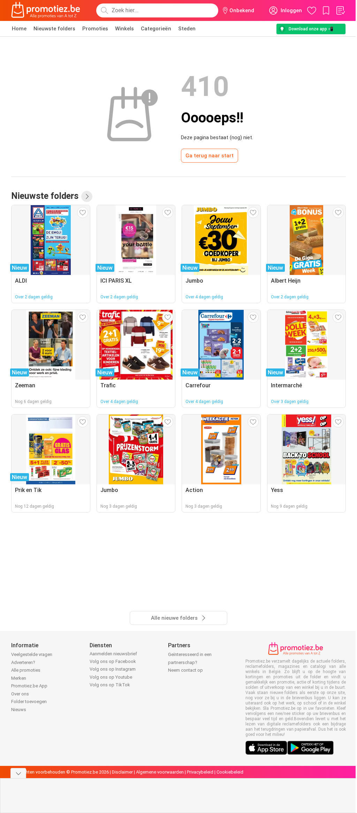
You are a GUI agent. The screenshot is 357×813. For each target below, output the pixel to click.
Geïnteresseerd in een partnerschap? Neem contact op (190, 662)
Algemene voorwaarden (160, 772)
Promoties (95, 28)
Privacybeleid (200, 772)
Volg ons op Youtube (111, 677)
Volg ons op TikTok (110, 684)
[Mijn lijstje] (340, 10)
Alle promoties (25, 670)
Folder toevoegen (29, 701)
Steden (187, 28)
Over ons (20, 693)
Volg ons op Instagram (113, 669)
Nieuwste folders (54, 28)
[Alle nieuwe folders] (86, 196)
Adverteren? (23, 662)
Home (19, 28)
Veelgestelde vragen (31, 654)
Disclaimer (122, 772)
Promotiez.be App (29, 685)
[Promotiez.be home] (45, 10)
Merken (18, 678)
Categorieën (156, 28)
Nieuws (18, 709)
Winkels (124, 28)
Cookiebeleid (230, 772)
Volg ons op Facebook (113, 661)
